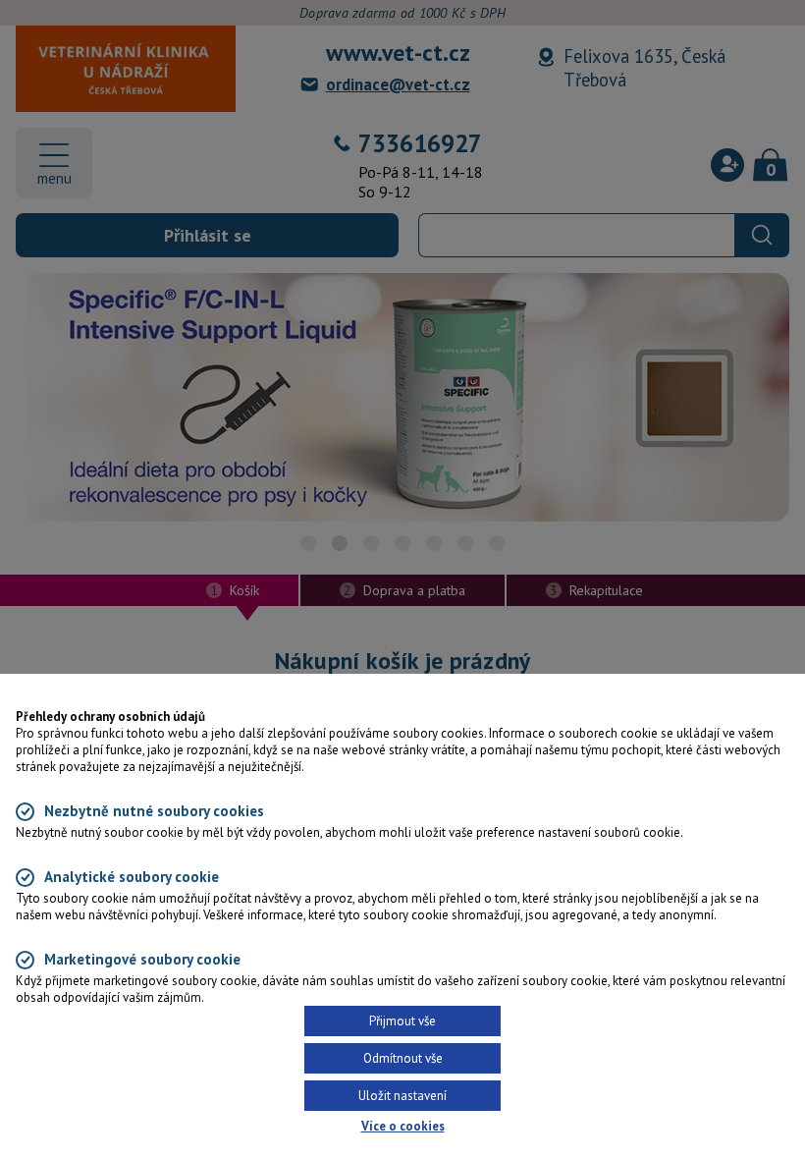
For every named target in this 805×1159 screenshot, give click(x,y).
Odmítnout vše (403, 1058)
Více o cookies (403, 1126)
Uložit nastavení (402, 1095)
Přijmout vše (402, 1021)
